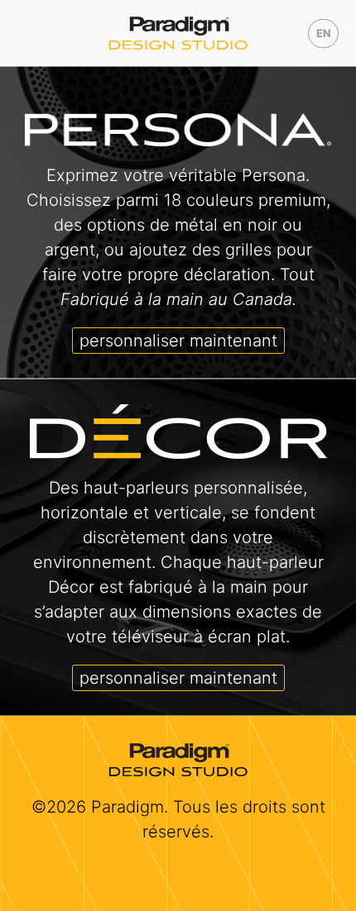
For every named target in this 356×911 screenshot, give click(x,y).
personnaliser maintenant (178, 341)
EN (323, 33)
